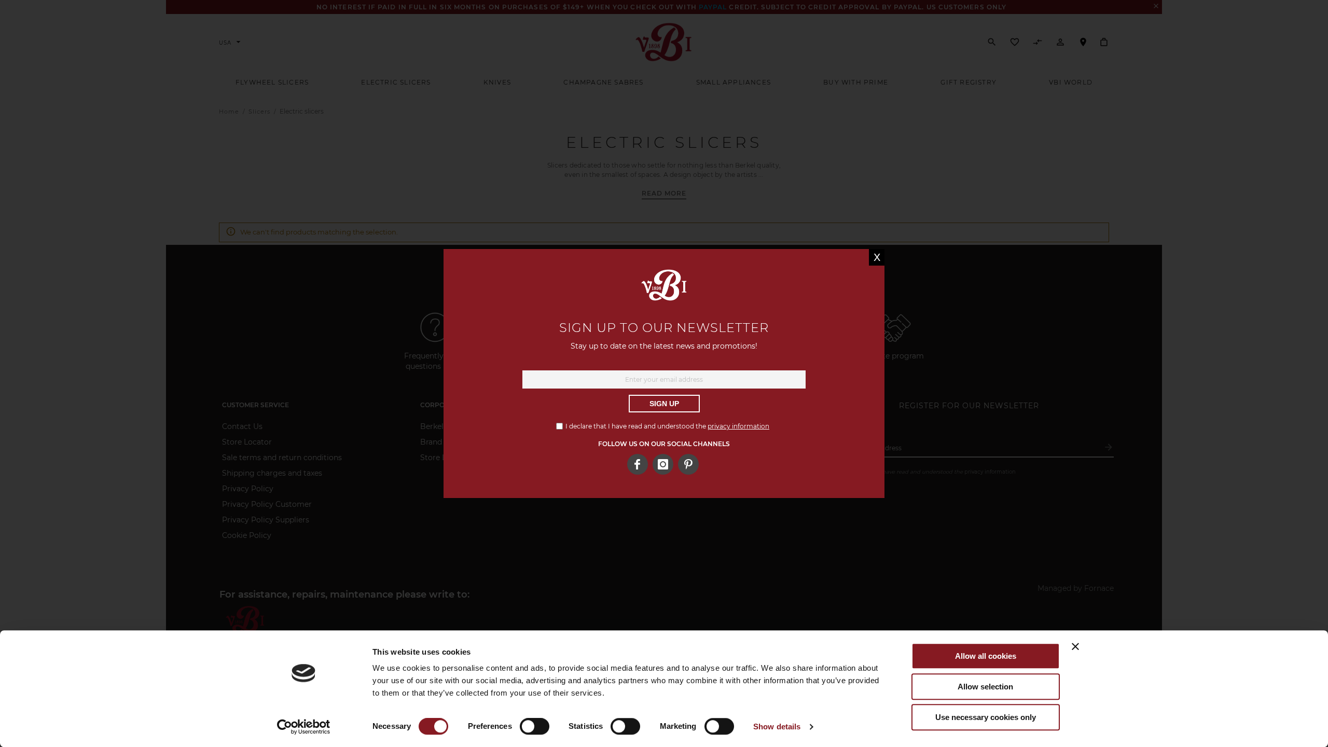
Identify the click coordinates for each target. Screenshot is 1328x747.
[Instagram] (663, 464)
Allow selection (985, 686)
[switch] (534, 727)
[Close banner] (1075, 646)
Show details (776, 726)
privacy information (738, 426)
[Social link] (688, 464)
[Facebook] (637, 464)
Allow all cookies (985, 656)
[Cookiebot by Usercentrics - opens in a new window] (303, 727)
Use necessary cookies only (985, 717)
